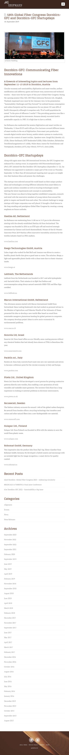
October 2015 (9, 711)
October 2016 (9, 667)
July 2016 (7, 676)
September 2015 (10, 716)
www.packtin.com (11, 370)
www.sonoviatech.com (12, 351)
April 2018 (8, 603)
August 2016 (9, 671)
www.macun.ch (10, 328)
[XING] (37, 740)
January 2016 (9, 696)
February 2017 (9, 652)
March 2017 (8, 647)
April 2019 (8, 574)
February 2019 (9, 579)
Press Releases (9, 519)
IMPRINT (42, 745)
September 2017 (10, 628)
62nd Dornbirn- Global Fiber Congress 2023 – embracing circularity (29, 480)
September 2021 (10, 549)
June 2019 (8, 564)
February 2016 (9, 691)
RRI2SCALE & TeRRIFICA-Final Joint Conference (23, 484)
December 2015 (10, 701)
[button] (63, 4)
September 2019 (10, 559)
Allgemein (8, 505)
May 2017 (7, 637)
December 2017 (10, 618)
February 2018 (9, 613)
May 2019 (7, 569)
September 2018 (10, 588)
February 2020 (9, 554)
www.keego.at (9, 267)
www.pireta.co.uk (11, 396)
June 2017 (8, 632)
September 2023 (10, 535)
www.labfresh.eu (10, 293)
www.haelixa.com (11, 241)
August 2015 (9, 720)
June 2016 (8, 681)
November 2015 (10, 706)
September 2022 (10, 544)
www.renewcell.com (12, 419)
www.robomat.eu (10, 464)
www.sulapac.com (11, 439)
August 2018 (9, 593)
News (6, 514)
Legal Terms (23, 745)
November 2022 (10, 539)
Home (47, 745)
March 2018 (8, 608)
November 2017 (10, 623)
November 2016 (10, 662)
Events (6, 510)
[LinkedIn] (31, 740)
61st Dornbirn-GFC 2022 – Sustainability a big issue (23, 489)
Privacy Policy (33, 745)
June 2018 (8, 598)
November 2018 (10, 583)
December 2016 (10, 657)
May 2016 (7, 686)
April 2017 (8, 642)
